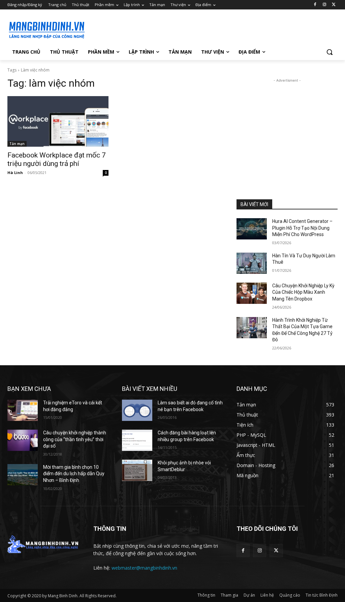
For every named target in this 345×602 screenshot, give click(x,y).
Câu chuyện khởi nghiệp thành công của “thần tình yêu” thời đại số (74, 439)
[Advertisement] (165, 29)
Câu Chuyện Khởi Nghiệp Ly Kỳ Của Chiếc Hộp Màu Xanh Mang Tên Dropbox (303, 292)
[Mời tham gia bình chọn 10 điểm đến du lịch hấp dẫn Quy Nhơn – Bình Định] (22, 474)
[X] (334, 5)
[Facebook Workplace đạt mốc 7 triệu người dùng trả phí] (57, 121)
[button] (329, 52)
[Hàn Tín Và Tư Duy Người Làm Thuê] (252, 263)
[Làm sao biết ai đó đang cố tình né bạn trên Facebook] (137, 410)
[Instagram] (324, 5)
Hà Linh (15, 172)
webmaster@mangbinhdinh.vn (144, 568)
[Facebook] (315, 5)
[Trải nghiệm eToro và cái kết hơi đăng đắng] (22, 410)
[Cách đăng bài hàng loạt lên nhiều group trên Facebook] (137, 440)
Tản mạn (17, 143)
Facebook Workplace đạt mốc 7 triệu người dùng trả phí (56, 159)
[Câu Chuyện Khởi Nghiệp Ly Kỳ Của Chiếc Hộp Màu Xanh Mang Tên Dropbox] (252, 293)
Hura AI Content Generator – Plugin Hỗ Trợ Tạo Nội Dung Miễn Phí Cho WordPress (302, 228)
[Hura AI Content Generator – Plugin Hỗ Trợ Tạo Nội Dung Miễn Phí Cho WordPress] (252, 228)
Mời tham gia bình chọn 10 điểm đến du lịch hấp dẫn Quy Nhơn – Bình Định (73, 473)
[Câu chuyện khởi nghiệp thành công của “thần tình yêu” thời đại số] (22, 440)
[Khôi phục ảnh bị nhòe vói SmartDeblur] (137, 470)
